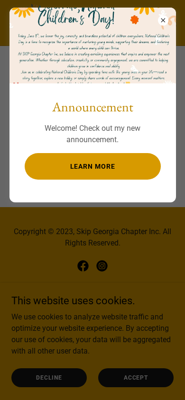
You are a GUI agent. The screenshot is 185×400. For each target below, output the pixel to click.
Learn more (92, 166)
